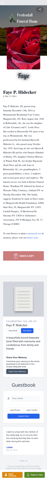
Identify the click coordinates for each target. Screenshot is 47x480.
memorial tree (34, 233)
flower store (32, 237)
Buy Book (27, 330)
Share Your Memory (17, 371)
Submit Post (23, 416)
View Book (12, 330)
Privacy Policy (16, 468)
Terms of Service (31, 468)
